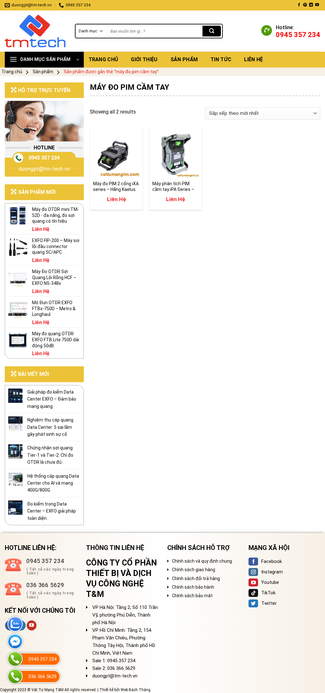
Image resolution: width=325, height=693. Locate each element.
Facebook (271, 561)
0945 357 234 (44, 158)
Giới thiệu (144, 59)
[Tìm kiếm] (211, 31)
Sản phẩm (184, 59)
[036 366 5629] (15, 676)
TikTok (268, 593)
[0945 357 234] (15, 659)
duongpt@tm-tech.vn (44, 169)
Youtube (270, 582)
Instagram (272, 572)
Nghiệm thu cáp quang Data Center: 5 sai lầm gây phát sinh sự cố (50, 427)
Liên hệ (253, 59)
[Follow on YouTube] (317, 5)
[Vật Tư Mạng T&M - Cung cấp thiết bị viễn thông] (35, 31)
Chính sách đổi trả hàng (196, 578)
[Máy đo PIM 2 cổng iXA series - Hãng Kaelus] (116, 154)
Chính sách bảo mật (192, 595)
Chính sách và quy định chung (202, 561)
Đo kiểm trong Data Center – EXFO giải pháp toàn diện (51, 511)
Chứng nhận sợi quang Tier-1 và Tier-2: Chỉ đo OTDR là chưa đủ (50, 455)
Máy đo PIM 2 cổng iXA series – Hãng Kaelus (116, 186)
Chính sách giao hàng (193, 569)
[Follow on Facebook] (299, 5)
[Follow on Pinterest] (305, 5)
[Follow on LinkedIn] (311, 5)
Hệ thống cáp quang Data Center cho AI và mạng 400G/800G (53, 483)
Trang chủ (103, 59)
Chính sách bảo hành (193, 587)
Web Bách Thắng (135, 690)
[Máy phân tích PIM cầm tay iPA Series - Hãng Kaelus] (175, 154)
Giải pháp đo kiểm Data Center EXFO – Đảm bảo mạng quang (51, 399)
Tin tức (220, 59)
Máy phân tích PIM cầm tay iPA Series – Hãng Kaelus (173, 186)
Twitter (269, 603)
